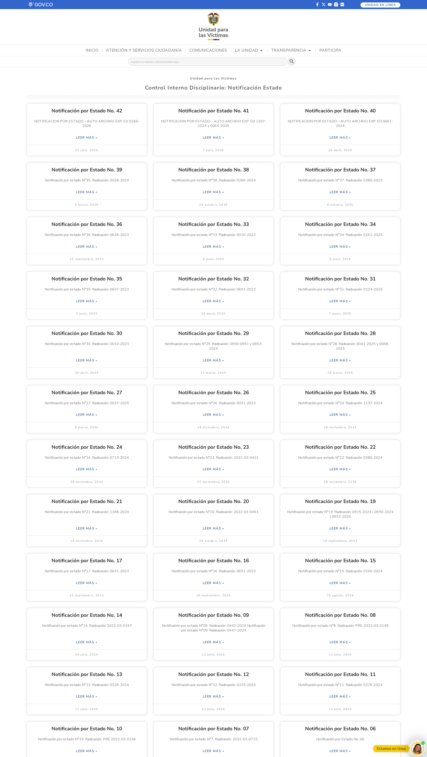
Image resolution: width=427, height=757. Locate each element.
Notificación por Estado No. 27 (87, 392)
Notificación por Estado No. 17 (87, 560)
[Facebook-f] (317, 4)
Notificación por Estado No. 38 (213, 169)
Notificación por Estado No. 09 (213, 615)
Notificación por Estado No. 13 (87, 674)
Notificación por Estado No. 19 (340, 501)
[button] (41, 4)
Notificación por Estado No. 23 (213, 447)
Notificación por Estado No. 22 (340, 447)
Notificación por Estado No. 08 (340, 615)
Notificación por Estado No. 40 (340, 110)
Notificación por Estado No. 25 (340, 392)
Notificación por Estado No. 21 (87, 501)
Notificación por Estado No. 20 (213, 501)
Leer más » (87, 137)
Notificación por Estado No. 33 (213, 224)
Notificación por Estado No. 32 (213, 278)
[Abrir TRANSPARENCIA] (310, 51)
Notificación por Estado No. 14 (87, 615)
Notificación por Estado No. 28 (340, 333)
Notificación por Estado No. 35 (87, 278)
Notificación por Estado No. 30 (87, 333)
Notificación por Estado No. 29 (213, 333)
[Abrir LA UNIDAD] (261, 51)
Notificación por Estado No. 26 (213, 392)
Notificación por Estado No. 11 (340, 674)
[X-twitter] (324, 4)
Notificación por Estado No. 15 (340, 560)
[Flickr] (342, 4)
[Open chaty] (417, 748)
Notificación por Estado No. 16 (213, 560)
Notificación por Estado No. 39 (87, 169)
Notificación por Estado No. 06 (340, 728)
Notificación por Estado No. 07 (213, 728)
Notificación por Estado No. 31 (340, 278)
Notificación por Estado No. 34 (340, 224)
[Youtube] (330, 4)
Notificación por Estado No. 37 (340, 169)
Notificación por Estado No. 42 (87, 110)
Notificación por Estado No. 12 (213, 674)
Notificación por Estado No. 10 (87, 728)
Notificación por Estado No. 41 (213, 110)
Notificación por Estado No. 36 (87, 224)
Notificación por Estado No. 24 (87, 447)
